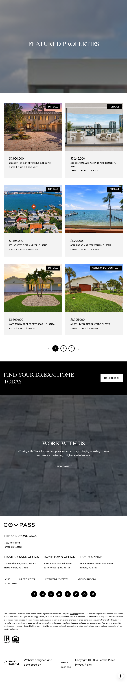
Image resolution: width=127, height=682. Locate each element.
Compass (74, 613)
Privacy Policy (83, 664)
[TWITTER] (68, 594)
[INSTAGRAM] (42, 594)
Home (7, 579)
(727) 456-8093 (12, 542)
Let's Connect (12, 583)
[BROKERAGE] (93, 594)
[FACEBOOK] (34, 594)
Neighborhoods (87, 579)
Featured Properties (56, 579)
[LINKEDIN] (51, 594)
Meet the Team (27, 579)
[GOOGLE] (84, 594)
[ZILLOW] (76, 594)
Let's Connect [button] (63, 466)
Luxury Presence (65, 663)
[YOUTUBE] (59, 594)
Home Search (112, 378)
